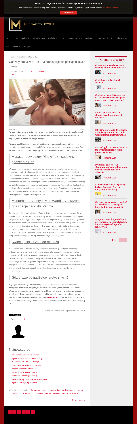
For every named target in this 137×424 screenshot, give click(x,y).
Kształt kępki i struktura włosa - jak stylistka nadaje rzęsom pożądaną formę (111, 150)
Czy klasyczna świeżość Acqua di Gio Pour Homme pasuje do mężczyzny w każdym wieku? (110, 97)
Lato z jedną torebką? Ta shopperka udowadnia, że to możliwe (109, 115)
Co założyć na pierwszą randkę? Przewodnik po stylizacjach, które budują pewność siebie (111, 204)
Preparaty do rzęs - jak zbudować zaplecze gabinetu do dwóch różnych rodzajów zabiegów (111, 168)
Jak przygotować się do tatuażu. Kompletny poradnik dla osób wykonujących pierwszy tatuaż (111, 132)
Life (24, 319)
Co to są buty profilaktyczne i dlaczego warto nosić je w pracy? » (50, 393)
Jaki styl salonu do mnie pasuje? (25, 355)
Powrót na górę (78, 400)
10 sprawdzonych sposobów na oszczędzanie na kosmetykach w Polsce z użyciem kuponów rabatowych (111, 223)
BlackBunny (52, 297)
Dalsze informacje (110, 8)
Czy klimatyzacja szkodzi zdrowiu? (107, 81)
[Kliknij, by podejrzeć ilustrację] (47, 102)
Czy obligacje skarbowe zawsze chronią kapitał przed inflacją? (110, 66)
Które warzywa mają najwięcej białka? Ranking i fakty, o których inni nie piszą (110, 187)
